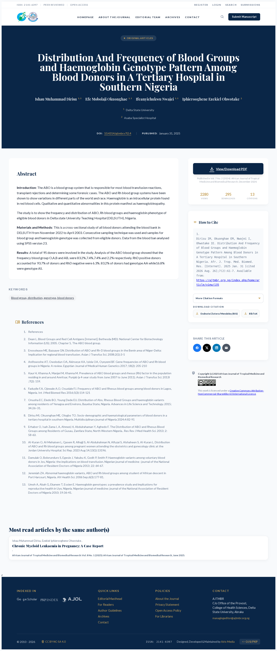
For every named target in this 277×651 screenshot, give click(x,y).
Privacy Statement (167, 604)
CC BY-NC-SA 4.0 (53, 641)
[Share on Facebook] (197, 348)
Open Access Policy (168, 610)
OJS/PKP (250, 641)
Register (201, 4)
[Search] (222, 17)
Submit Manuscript (244, 16)
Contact (192, 17)
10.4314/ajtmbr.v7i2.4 (117, 133)
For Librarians (164, 616)
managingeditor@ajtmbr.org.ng (231, 618)
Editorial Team (148, 17)
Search (231, 4)
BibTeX (250, 313)
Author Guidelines (110, 610)
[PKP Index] (49, 599)
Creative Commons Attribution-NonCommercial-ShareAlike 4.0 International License (231, 392)
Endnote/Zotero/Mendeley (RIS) (216, 313)
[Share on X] (207, 348)
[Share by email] (226, 348)
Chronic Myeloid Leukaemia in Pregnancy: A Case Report (57, 546)
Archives (172, 17)
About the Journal (114, 17)
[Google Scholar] (27, 599)
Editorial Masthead (110, 598)
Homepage (85, 17)
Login (216, 4)
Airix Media (228, 641)
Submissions (250, 4)
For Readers (106, 604)
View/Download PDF (228, 169)
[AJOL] (71, 599)
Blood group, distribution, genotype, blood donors (42, 298)
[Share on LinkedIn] (217, 348)
